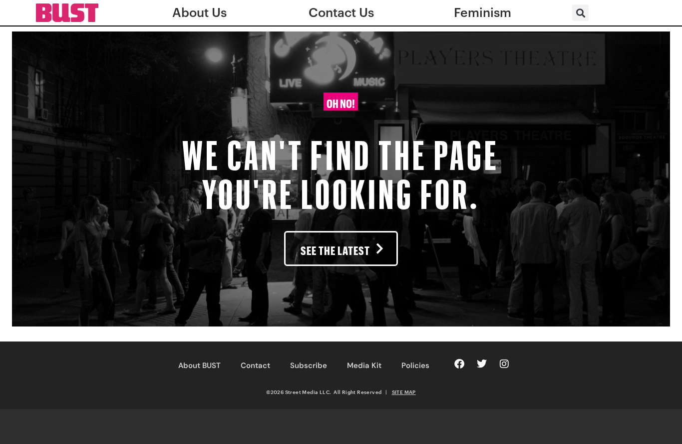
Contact (255, 365)
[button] (580, 12)
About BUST (199, 365)
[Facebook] (459, 364)
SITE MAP (404, 392)
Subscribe (308, 365)
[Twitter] (482, 364)
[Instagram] (504, 364)
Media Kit (364, 365)
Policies (415, 365)
